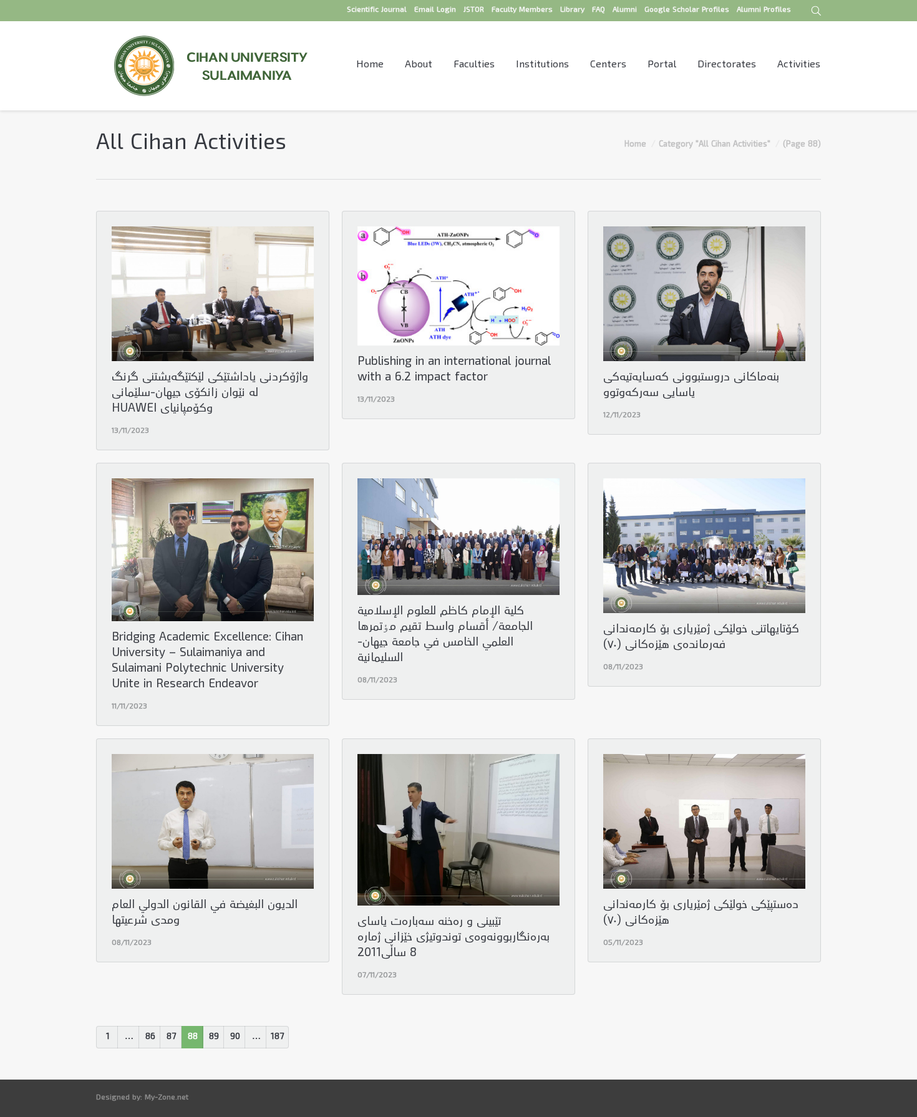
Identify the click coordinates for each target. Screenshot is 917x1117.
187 (277, 1037)
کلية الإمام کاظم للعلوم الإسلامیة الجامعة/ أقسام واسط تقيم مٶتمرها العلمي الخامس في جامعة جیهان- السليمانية (445, 635)
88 (193, 1037)
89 (214, 1037)
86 (150, 1037)
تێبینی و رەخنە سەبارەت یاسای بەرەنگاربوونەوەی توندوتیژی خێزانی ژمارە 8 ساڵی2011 (453, 938)
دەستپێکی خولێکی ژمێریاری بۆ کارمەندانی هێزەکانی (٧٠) (700, 913)
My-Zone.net (166, 1098)
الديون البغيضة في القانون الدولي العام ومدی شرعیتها (205, 913)
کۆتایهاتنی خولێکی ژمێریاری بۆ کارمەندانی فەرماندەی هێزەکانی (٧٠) (701, 638)
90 (235, 1037)
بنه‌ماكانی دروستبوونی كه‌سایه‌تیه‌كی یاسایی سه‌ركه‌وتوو (691, 386)
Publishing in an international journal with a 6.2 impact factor (454, 370)
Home (635, 144)
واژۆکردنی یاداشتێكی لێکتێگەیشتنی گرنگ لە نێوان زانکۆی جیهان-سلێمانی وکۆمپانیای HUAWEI (210, 393)
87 (171, 1037)
